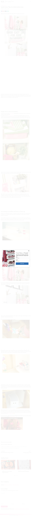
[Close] (28, 251)
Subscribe (22, 263)
